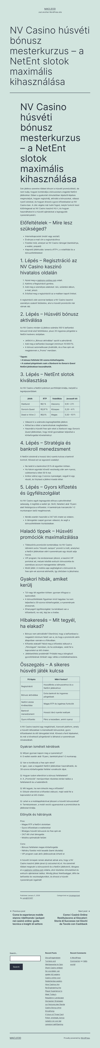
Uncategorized (74, 895)
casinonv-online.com (46, 280)
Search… (13, 953)
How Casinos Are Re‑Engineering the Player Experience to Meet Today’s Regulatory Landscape (54, 991)
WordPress (85, 1038)
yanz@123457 (28, 898)
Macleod (50, 9)
